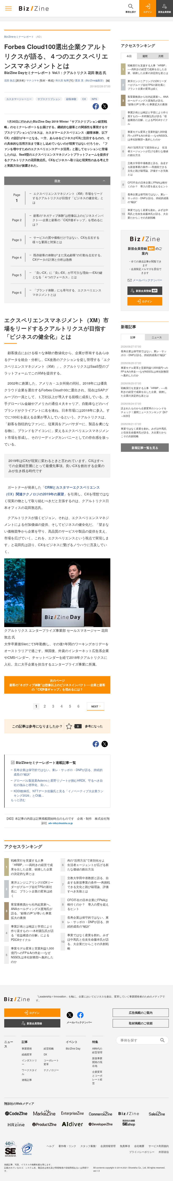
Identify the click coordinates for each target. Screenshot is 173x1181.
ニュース (157, 337)
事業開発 (27, 1048)
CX (84, 99)
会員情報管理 (108, 1146)
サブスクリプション (49, 99)
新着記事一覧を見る (145, 447)
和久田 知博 (62, 80)
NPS (94, 99)
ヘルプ (50, 1146)
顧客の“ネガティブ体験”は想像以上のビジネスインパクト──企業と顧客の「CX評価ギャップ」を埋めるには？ (67, 219)
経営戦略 (49, 1048)
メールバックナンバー (147, 280)
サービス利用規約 (159, 1146)
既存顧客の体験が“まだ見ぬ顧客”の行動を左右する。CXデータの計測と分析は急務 (67, 257)
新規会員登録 (146, 291)
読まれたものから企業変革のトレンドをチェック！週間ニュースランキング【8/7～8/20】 (144, 412)
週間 (144, 56)
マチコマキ (33, 80)
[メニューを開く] (8, 8)
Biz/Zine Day (73, 1048)
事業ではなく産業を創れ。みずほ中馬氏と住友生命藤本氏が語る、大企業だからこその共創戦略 (88, 941)
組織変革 (27, 1054)
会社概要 (139, 1146)
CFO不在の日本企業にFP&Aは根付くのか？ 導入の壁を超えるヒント (88, 904)
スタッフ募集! (88, 1146)
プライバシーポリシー (141, 1152)
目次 (57, 181)
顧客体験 (71, 99)
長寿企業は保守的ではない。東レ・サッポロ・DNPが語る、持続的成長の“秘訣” (88, 921)
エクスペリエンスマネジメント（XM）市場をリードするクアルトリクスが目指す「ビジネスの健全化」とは (67, 197)
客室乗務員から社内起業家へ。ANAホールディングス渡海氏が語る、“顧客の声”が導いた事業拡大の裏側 (31, 911)
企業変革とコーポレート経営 (97, 1077)
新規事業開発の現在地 (97, 1061)
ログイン (147, 301)
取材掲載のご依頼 (141, 1023)
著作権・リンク (67, 1146)
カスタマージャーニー (19, 99)
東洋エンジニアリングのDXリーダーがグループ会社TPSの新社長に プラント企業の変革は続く (32, 889)
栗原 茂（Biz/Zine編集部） (90, 80)
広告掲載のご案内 (141, 1012)
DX (45, 1054)
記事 (132, 337)
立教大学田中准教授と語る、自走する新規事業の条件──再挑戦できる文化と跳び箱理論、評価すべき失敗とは (88, 884)
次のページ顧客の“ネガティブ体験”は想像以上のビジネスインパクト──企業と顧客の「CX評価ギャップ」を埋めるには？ (57, 684)
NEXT (94, 706)
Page (17, 220)
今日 (129, 56)
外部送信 (164, 1152)
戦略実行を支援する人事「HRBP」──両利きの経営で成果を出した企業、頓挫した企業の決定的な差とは (32, 867)
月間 (160, 56)
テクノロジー (51, 1070)
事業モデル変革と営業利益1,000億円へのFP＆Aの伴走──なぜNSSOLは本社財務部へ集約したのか (32, 955)
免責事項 (125, 1146)
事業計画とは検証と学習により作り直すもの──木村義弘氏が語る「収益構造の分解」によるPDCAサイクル (32, 933)
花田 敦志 (10, 80)
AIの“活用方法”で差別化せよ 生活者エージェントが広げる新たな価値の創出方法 (88, 864)
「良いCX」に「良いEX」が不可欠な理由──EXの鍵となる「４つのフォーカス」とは (67, 274)
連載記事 (27, 1079)
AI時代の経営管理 (97, 1050)
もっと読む (18, 800)
